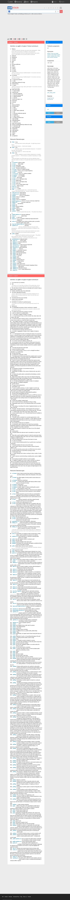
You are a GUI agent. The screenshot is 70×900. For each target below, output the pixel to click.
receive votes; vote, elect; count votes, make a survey (25, 411)
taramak (14, 102)
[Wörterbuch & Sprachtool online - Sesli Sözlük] (13, 9)
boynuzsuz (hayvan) (22, 250)
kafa (14, 81)
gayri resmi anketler (16, 123)
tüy (16, 147)
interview (55, 57)
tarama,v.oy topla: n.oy (17, 99)
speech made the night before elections (30, 591)
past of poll (18, 628)
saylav (13, 65)
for (13, 172)
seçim (15, 85)
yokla (13, 134)
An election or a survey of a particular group (21, 302)
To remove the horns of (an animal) (19, 297)
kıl (16, 153)
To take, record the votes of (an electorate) (21, 290)
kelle (15, 107)
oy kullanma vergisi (20, 166)
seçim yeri (16, 121)
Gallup (14, 202)
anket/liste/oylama (16, 120)
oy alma (19, 255)
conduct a (15, 194)
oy (12, 103)
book (14, 473)
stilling (15, 267)
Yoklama (13, 49)
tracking (15, 858)
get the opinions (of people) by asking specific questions (24, 392)
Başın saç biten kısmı (19, 117)
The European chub (16, 452)
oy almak (14, 58)
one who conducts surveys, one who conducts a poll (29, 833)
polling (14, 195)
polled (13, 204)
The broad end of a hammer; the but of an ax (22, 329)
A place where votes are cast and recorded (25, 823)
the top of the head (16, 353)
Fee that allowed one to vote (22, 517)
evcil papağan (22, 174)
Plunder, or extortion (21, 779)
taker (14, 176)
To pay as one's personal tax (18, 385)
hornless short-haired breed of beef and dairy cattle (28, 848)
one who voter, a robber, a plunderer (27, 561)
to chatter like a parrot (22, 485)
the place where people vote (22, 810)
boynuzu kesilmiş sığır (18, 95)
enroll (48, 57)
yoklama (23, 196)
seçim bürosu (21, 261)
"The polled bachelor (20, 626)
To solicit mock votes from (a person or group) (22, 311)
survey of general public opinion (29, 841)
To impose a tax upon (17, 370)
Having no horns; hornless (22, 629)
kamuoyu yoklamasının (21, 168)
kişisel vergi (18, 180)
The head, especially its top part (19, 292)
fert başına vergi (23, 181)
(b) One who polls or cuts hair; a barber (24, 656)
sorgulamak (14, 128)
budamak (16, 114)
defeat (14, 171)
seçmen (15, 109)
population (15, 521)
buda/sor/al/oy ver (20, 251)
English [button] (62, 1)
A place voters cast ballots (17, 299)
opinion (15, 225)
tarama (13, 67)
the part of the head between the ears (20, 393)
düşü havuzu (21, 266)
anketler (17, 233)
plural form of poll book (22, 480)
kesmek (15, 97)
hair (55, 53)
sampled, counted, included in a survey (26, 640)
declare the (16, 244)
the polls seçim (15, 106)
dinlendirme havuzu (22, 268)
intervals (15, 173)
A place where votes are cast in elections (24, 546)
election (48, 53)
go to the (16, 246)
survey (52, 53)
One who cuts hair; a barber (22, 643)
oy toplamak (15, 135)
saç (17, 142)
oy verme (14, 71)
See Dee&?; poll (15, 415)
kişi (14, 112)
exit (14, 221)
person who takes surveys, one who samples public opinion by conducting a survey (28, 649)
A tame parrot (20, 484)
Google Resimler (50, 98)
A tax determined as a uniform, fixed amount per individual (28, 489)
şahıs (13, 61)
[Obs (17, 652)
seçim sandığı (15, 119)
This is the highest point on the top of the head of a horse (24, 439)
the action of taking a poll (22, 760)
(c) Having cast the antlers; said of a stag (25, 637)
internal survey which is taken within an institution (29, 608)
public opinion (16, 201)
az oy (18, 187)
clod (15, 569)
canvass (49, 54)
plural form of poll (19, 550)
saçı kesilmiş (20, 203)
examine (51, 57)
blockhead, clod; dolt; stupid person (26, 569)
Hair (13, 142)
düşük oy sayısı (20, 185)
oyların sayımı (16, 116)
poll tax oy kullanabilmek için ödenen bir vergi (22, 124)
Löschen (58, 113)
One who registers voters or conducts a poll (25, 539)
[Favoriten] (26, 39)
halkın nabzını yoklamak (19, 110)
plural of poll (18, 821)
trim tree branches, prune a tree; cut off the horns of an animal (27, 449)
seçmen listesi (17, 90)
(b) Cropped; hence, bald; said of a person (25, 625)
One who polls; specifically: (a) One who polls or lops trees (28, 641)
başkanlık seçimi (23, 239)
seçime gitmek (23, 246)
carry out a (15, 192)
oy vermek (14, 75)
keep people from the (18, 610)
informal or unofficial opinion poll (25, 856)
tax (13, 164)
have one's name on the (19, 606)
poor (14, 186)
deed (14, 218)
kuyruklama (26, 195)
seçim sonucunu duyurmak (26, 244)
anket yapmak (15, 130)
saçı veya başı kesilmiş (21, 252)
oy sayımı (14, 60)
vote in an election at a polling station (20, 313)
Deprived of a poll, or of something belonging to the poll (28, 636)
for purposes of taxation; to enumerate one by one (23, 368)
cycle (14, 169)
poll (48, 109)
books (14, 480)
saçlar (19, 188)
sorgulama (23, 199)
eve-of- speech (17, 591)
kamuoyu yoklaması (18, 93)
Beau (17, 639)
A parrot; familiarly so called (18, 349)
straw (15, 240)
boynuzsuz (14, 100)
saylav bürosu (19, 209)
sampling (52, 56)
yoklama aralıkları (27, 173)
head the (16, 247)
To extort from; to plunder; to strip (19, 354)
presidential (16, 239)
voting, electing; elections (23, 804)
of (13, 168)
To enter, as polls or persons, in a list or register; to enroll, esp (25, 388)
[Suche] (61, 11)
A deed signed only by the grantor (24, 570)
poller (13, 539)
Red (14, 566)
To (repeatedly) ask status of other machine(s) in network (24, 307)
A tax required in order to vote (23, 488)
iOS (3, 896)
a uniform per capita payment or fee (24, 502)
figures (55, 54)
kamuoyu (27, 225)
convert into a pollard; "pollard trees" (20, 400)
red (14, 216)
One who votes (19, 540)
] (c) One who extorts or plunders (23, 647)
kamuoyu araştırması (34, 200)
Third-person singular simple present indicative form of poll (28, 551)
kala (13, 62)
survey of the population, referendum (28, 521)
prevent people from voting (31, 610)
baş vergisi (18, 165)
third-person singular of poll (21, 822)
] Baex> (17, 651)
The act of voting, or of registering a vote (25, 795)
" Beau (17, 632)
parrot (14, 175)
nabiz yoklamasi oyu (26, 269)
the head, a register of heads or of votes (22, 314)
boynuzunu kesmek (18, 79)
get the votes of (15, 383)
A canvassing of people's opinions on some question (23, 459)
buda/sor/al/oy (15, 83)
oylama (13, 68)
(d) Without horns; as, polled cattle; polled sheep (26, 630)
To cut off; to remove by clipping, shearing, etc (22, 340)
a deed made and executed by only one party (27, 587)
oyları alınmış (19, 254)
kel (16, 205)
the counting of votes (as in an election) (20, 422)
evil (14, 481)
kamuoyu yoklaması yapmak (20, 113)
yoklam (13, 133)
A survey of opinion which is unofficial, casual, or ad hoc (30, 559)
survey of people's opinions (24, 622)
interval (15, 162)
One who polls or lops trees (22, 655)
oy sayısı (14, 70)
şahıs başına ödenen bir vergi (18, 82)
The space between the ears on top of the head (22, 445)
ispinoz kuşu (24, 216)
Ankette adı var (28, 224)
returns (48, 56)
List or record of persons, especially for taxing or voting (24, 401)
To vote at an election (17, 440)
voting (58, 56)
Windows (10, 896)
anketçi (19, 262)
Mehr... (49, 113)
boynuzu (21, 248)
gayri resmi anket (16, 89)
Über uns (25, 896)
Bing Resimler (50, 99)
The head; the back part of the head (20, 347)
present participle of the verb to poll (23, 541)
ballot (57, 53)
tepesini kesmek (17, 96)
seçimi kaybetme (29, 170)
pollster (14, 211)
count (52, 54)
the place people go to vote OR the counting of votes (23, 450)
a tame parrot (15, 431)
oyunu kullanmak (16, 127)
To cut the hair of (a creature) (18, 282)
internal (15, 608)
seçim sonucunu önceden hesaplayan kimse (27, 265)
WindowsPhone (16, 896)
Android (6, 896)
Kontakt (29, 896)
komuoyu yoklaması (16, 64)
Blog (21, 896)
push (14, 553)
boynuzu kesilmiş (16, 104)
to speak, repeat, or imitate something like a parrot (28, 487)
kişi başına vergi (23, 179)
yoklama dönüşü (25, 169)
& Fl (19, 624)
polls (13, 209)
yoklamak (14, 55)
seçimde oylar (15, 92)
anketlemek (14, 57)
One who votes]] (19, 654)
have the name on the (18, 224)
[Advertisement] (35, 25)
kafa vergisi (19, 177)
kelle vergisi (20, 164)
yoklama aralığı (21, 162)
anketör (23, 176)
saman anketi (23, 240)
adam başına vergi (24, 184)
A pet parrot (14, 306)
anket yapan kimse (21, 263)
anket (19, 243)
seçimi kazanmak (23, 247)
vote (55, 56)
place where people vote (22, 811)
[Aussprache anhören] (14, 39)
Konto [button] (55, 1)
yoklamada (14, 131)
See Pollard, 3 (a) (16, 386)
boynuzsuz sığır (17, 126)
